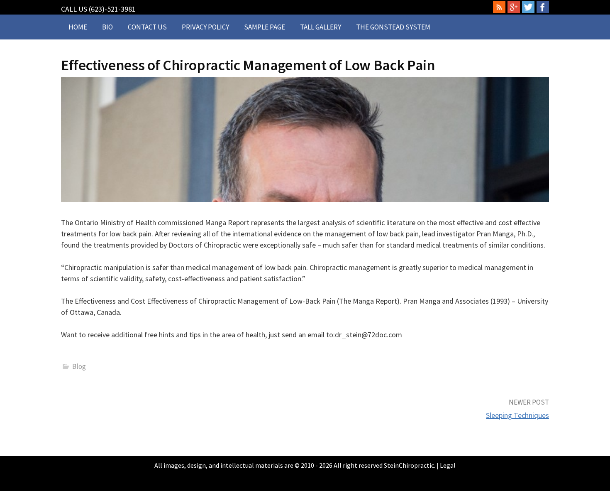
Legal (448, 465)
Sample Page (264, 27)
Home (77, 27)
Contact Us (147, 27)
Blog (79, 366)
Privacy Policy (205, 27)
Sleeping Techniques (517, 415)
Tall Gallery (320, 27)
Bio (107, 27)
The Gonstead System (393, 27)
